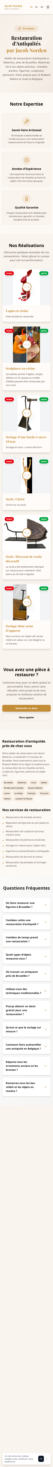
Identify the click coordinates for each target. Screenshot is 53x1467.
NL (36, 7)
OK (41, 1459)
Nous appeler (26, 717)
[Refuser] (46, 1459)
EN (42, 7)
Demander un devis (26, 708)
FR (31, 7)
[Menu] (48, 7)
